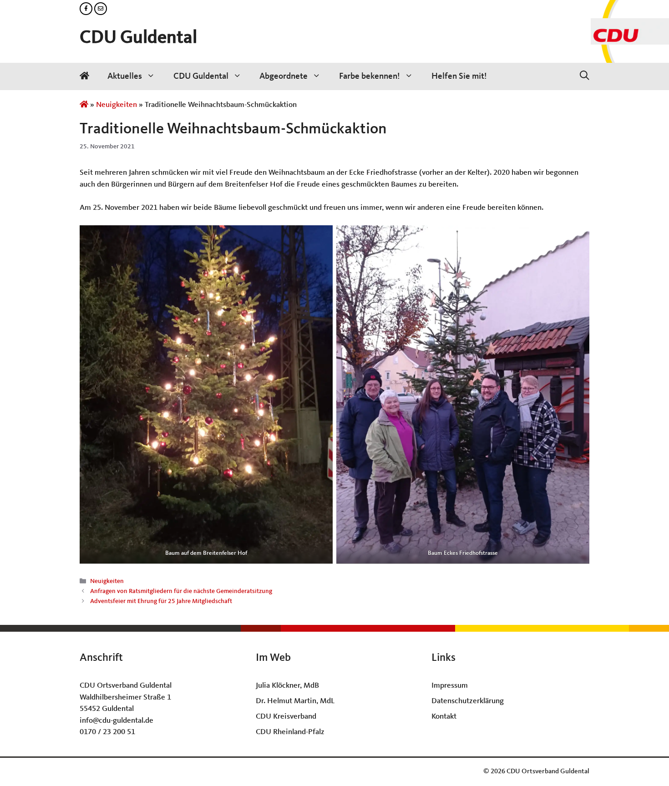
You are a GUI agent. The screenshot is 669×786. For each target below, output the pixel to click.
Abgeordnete (283, 76)
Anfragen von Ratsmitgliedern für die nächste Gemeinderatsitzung (181, 591)
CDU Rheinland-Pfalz (290, 732)
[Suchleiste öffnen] (584, 76)
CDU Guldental (138, 38)
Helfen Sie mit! (459, 76)
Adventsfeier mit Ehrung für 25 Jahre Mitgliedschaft (161, 601)
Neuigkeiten (116, 105)
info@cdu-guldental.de (116, 721)
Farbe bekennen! (369, 76)
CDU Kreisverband (286, 716)
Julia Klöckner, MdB (287, 686)
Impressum (449, 686)
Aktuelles (124, 76)
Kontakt (443, 716)
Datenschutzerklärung (467, 701)
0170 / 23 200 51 (107, 732)
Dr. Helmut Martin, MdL (295, 701)
